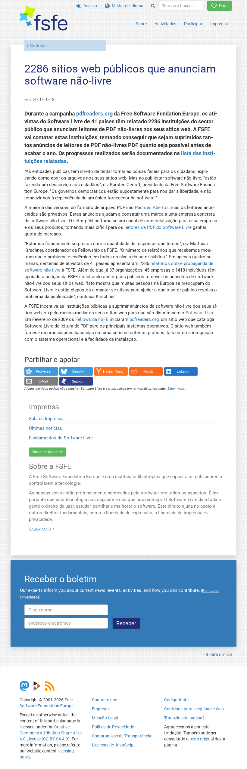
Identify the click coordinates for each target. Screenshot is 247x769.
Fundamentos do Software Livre (61, 438)
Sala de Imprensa (46, 418)
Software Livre (200, 312)
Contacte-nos (104, 699)
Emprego (100, 708)
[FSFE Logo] (43, 18)
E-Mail (43, 381)
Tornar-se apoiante (47, 452)
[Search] (152, 6)
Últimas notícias (45, 428)
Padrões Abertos (152, 207)
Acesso (89, 5)
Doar (222, 5)
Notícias (38, 45)
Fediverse (43, 371)
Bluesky (78, 371)
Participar (193, 23)
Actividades (165, 23)
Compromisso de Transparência (121, 736)
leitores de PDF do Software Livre (158, 227)
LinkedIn (183, 371)
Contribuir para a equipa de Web (194, 708)
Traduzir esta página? (184, 717)
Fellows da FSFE (91, 319)
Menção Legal (105, 717)
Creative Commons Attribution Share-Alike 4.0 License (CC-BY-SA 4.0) (51, 732)
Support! (78, 381)
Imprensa (219, 23)
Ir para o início (219, 654)
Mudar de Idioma (126, 5)
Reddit (148, 371)
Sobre (141, 23)
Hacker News (113, 371)
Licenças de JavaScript (113, 745)
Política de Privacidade (113, 726)
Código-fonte (176, 699)
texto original (201, 739)
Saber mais (40, 528)
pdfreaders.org (94, 113)
